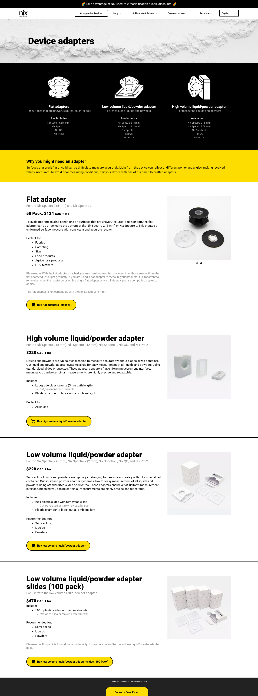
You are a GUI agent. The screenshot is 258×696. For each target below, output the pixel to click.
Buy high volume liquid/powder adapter (62, 421)
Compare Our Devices (91, 13)
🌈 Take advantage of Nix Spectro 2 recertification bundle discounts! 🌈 (129, 4)
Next (236, 227)
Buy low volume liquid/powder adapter (61, 545)
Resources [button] (205, 13)
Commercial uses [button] (177, 13)
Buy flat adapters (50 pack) (54, 305)
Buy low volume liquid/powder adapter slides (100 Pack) (72, 661)
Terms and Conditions (119, 681)
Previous (162, 227)
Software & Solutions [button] (143, 13)
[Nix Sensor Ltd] (24, 13)
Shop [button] (115, 13)
